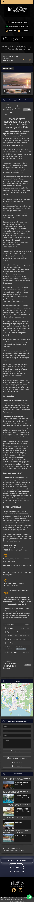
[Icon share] (13, 890)
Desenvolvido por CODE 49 (17, 901)
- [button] (3, 688)
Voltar (30, 40)
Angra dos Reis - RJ (20, 38)
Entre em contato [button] (17, 861)
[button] (5, 81)
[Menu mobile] (3, 1)
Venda (11, 38)
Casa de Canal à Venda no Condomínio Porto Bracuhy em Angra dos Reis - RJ (16, 791)
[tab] (8, 68)
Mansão (6, 40)
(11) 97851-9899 (22, 26)
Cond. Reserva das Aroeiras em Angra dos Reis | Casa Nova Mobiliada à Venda (17, 805)
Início (5, 38)
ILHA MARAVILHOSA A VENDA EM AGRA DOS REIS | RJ (16, 818)
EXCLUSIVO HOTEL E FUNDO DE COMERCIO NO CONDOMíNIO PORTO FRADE (16, 831)
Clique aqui (6, 850)
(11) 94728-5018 (21, 22)
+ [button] (3, 686)
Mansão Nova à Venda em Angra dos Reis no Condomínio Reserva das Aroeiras (16, 778)
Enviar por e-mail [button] (17, 751)
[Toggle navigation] (29, 1)
